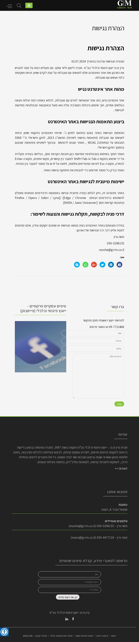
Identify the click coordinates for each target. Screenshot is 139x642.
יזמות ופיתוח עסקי (84, 635)
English (28, 635)
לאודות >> (121, 468)
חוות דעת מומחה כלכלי (61, 635)
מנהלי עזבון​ (41, 635)
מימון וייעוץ (102, 635)
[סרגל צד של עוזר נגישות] (4, 632)
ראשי (113, 635)
